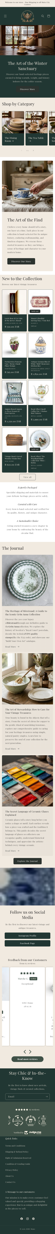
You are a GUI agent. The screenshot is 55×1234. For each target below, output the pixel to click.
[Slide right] (33, 150)
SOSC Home (30, 1229)
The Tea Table (36, 137)
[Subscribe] (47, 1096)
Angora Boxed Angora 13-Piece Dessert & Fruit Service (13, 411)
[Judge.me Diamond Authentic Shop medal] (14, 1120)
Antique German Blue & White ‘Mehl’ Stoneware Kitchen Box (40, 364)
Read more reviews (27, 1059)
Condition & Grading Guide (17, 1164)
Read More (10, 646)
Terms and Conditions (15, 1145)
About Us (9, 1176)
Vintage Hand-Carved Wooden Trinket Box (13, 457)
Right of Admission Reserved (18, 1158)
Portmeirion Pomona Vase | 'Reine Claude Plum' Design (13, 364)
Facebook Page (27, 943)
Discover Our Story (21, 261)
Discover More (27, 89)
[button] (5, 16)
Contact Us (10, 1182)
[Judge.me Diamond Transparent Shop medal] (27, 1120)
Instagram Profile (27, 935)
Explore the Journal (27, 861)
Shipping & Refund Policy (16, 1151)
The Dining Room (11, 139)
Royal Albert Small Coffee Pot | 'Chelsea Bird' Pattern (39, 411)
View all (27, 477)
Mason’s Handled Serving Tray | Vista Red (40, 319)
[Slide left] (22, 150)
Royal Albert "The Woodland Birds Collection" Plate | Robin (38, 459)
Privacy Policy (11, 1170)
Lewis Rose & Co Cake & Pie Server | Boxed (14, 319)
